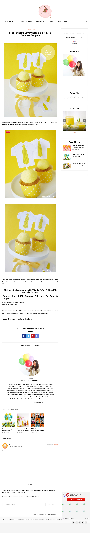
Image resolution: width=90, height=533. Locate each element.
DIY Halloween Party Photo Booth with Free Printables (37, 430)
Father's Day (31, 29)
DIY (59, 21)
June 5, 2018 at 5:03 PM (15, 446)
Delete (50, 444)
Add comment (5, 448)
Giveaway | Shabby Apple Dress (74, 128)
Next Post (51, 504)
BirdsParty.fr (13, 304)
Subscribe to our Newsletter (70, 519)
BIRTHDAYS (29, 21)
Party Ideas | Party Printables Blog (19, 519)
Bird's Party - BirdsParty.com (38, 519)
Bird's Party (22, 302)
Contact (61, 519)
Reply (56, 444)
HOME (22, 21)
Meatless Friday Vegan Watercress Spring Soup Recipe (79, 165)
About (54, 519)
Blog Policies (49, 519)
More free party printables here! (17, 319)
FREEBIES (66, 21)
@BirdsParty (52, 514)
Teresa (11, 445)
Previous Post (10, 504)
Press (57, 519)
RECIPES (52, 21)
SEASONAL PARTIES (41, 21)
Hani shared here (45, 279)
